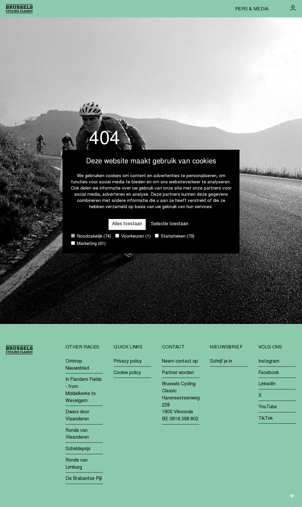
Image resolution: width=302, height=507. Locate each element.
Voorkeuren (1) (135, 236)
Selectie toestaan (169, 224)
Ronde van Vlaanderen (77, 434)
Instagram (268, 361)
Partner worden (178, 373)
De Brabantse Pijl (83, 478)
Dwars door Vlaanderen (77, 416)
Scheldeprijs (78, 449)
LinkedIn (266, 384)
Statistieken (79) (177, 236)
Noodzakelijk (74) (93, 236)
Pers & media (252, 9)
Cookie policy (127, 373)
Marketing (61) (91, 244)
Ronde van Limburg (76, 464)
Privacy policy (128, 361)
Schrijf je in (221, 361)
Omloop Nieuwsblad (77, 365)
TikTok (265, 418)
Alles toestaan (127, 224)
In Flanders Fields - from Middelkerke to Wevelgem (83, 390)
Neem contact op (180, 361)
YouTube (267, 407)
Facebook (268, 373)
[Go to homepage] (19, 8)
